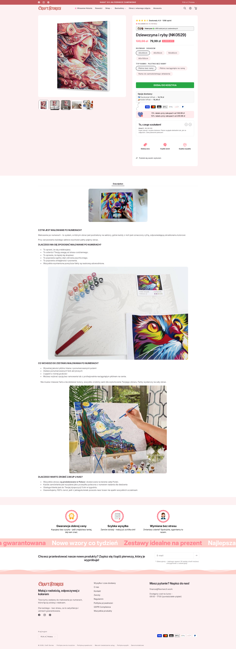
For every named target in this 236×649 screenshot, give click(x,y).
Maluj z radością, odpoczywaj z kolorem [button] (58, 592)
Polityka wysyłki (123, 645)
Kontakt (97, 591)
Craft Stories (49, 645)
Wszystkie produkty (103, 611)
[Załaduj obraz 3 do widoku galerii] (66, 105)
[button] (108, 8)
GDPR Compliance (102, 607)
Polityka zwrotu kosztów (66, 645)
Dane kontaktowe (137, 645)
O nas (96, 587)
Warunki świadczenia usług (105, 645)
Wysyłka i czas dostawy (105, 583)
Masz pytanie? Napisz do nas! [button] (169, 583)
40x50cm (158, 53)
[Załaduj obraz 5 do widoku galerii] (88, 105)
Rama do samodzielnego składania (154, 74)
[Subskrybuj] (196, 555)
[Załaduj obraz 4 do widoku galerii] (77, 105)
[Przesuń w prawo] (190, 124)
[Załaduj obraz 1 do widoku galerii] (44, 105)
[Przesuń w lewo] (186, 124)
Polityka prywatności (103, 603)
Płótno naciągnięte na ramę (172, 68)
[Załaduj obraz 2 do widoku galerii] (55, 105)
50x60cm (172, 53)
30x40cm (143, 53)
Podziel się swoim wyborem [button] (150, 158)
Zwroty (97, 595)
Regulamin (98, 599)
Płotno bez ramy (146, 68)
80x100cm (143, 58)
